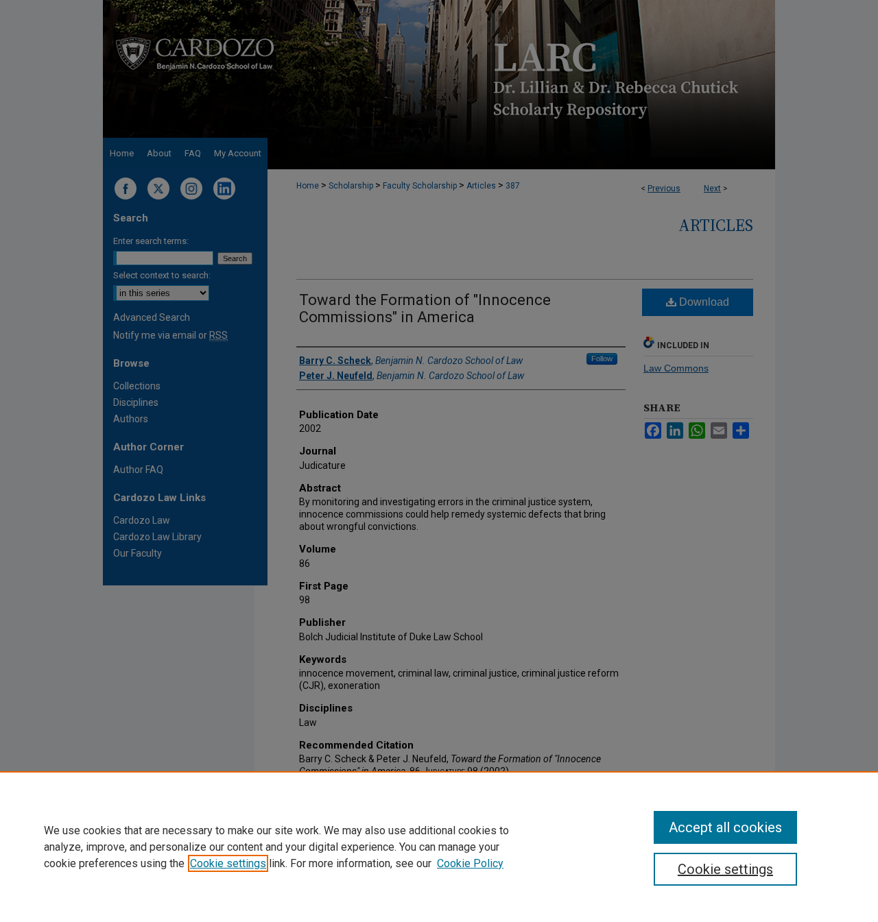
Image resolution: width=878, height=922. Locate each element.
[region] (439, 846)
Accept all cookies (725, 827)
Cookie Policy (470, 863)
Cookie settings (228, 863)
